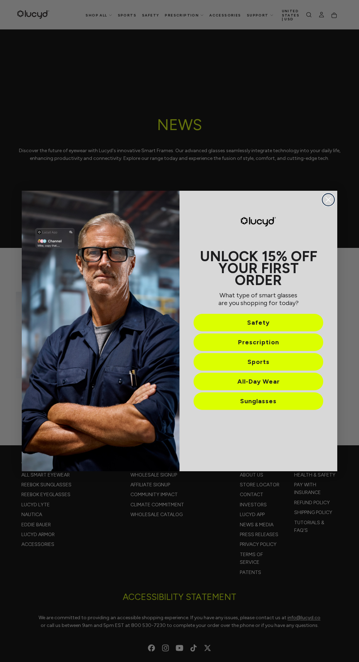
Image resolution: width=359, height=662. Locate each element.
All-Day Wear (258, 381)
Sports (259, 362)
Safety (258, 322)
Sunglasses (258, 401)
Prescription (258, 342)
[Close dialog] (328, 200)
